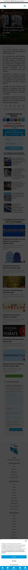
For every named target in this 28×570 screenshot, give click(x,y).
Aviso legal (23, 568)
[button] (26, 541)
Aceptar (14, 557)
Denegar (14, 561)
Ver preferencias (14, 565)
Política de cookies (7, 568)
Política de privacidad (15, 568)
